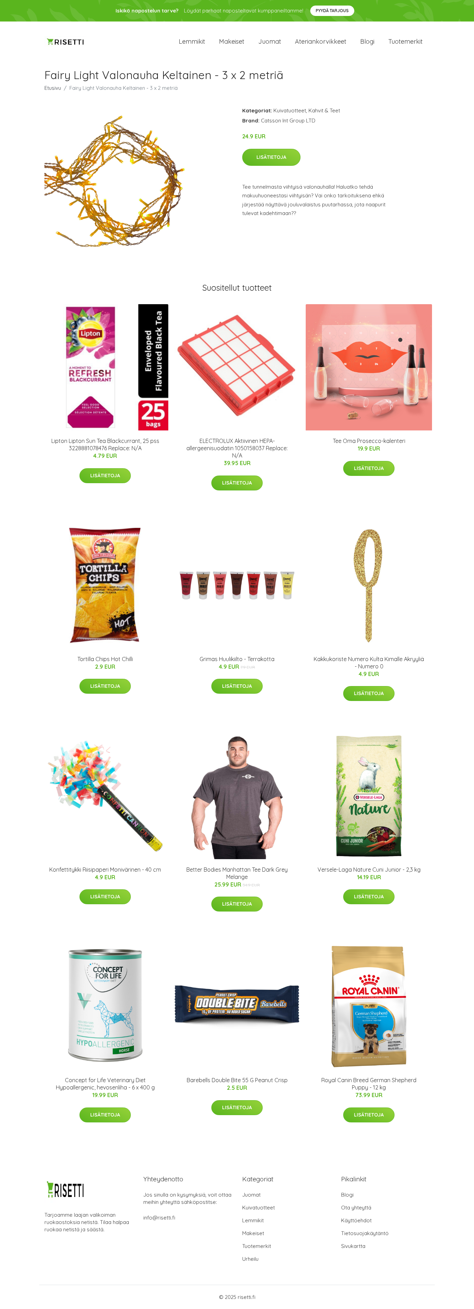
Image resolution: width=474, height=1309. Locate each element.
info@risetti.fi (159, 1217)
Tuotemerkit (405, 41)
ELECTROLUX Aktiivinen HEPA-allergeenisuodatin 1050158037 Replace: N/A (237, 448)
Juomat (269, 41)
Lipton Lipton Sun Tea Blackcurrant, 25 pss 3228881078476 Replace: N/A (105, 444)
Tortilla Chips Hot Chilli (105, 659)
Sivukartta (353, 1246)
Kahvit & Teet (324, 110)
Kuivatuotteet (289, 110)
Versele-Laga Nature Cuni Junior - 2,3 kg (369, 869)
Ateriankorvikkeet (320, 41)
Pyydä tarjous (332, 10)
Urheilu (250, 1259)
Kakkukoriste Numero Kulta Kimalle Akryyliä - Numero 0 (369, 663)
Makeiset (231, 41)
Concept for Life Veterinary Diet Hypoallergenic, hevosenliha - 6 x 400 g (105, 1084)
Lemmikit (192, 41)
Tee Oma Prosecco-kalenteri (369, 440)
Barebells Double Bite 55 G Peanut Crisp (237, 1080)
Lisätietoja (271, 157)
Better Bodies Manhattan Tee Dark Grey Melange (237, 873)
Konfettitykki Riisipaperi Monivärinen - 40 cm (105, 869)
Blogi (367, 41)
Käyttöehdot (356, 1220)
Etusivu (52, 88)
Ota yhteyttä (356, 1207)
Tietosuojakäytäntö (365, 1233)
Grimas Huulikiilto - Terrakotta (237, 659)
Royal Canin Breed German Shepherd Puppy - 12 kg (368, 1084)
